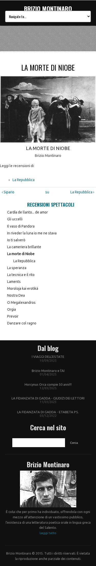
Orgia (11, 309)
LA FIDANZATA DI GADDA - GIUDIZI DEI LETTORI (48, 398)
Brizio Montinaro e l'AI (48, 370)
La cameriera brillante (24, 247)
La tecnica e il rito (21, 275)
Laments (14, 282)
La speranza (16, 268)
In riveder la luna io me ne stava (32, 233)
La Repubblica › (82, 192)
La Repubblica (24, 180)
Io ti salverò (16, 240)
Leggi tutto (48, 533)
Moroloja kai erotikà (22, 288)
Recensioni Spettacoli (50, 204)
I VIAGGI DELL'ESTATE (48, 356)
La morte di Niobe (21, 254)
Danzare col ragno (21, 323)
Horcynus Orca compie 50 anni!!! (48, 384)
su (47, 192)
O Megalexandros (21, 302)
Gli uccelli (15, 219)
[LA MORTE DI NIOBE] (48, 142)
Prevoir (12, 316)
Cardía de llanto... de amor (27, 212)
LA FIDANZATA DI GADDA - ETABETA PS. (48, 412)
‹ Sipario (8, 192)
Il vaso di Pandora (21, 226)
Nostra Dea (16, 295)
